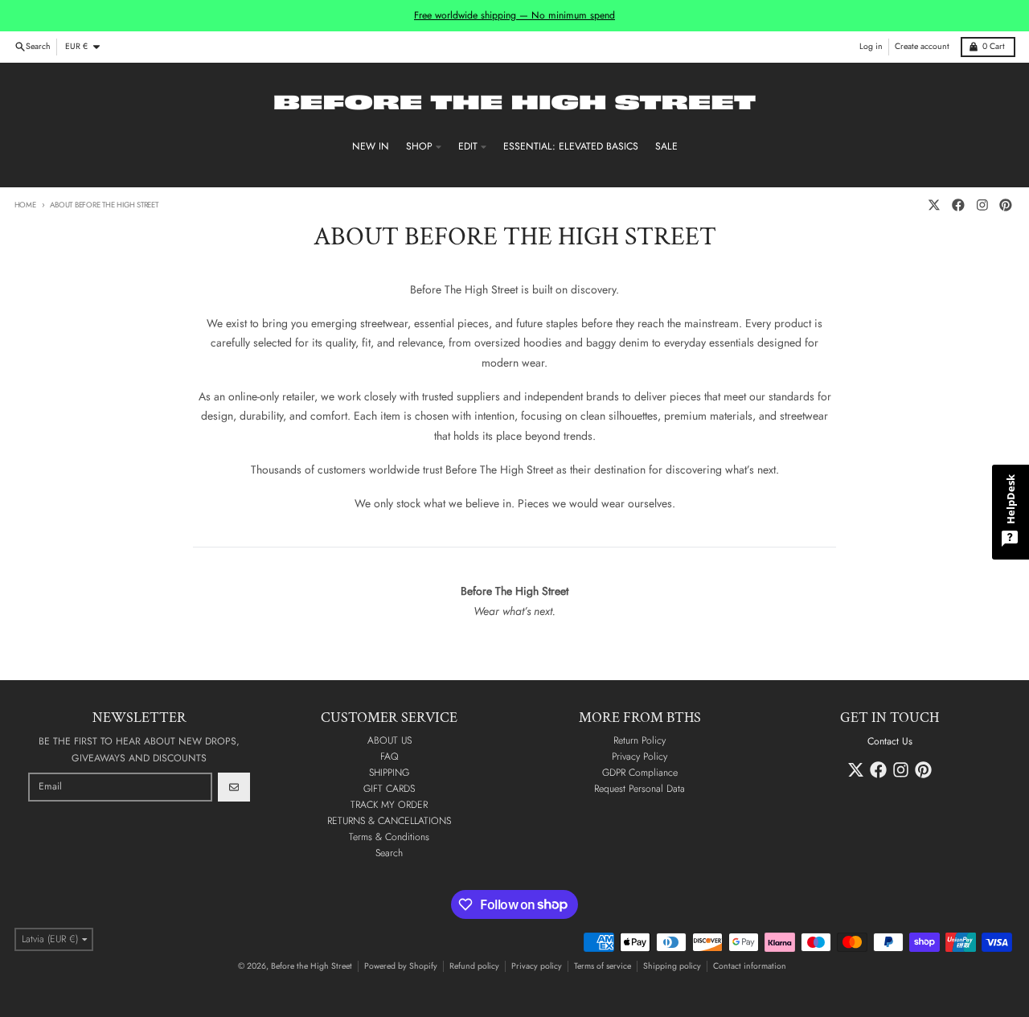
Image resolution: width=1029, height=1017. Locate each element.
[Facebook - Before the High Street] (958, 205)
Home (25, 205)
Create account (922, 46)
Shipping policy (672, 966)
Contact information (749, 966)
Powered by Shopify (400, 966)
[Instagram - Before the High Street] (982, 205)
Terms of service (602, 966)
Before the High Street (311, 966)
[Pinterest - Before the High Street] (1006, 205)
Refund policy (474, 966)
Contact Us (889, 741)
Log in (871, 46)
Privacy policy (536, 966)
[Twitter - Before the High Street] (934, 205)
